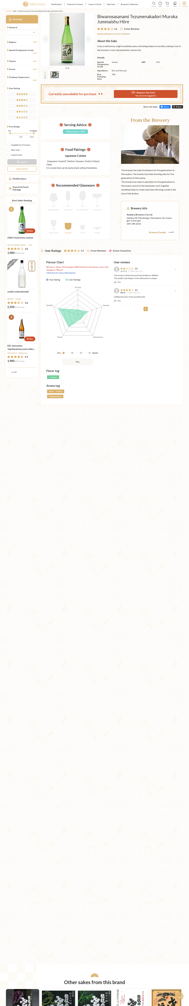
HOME (8, 11)
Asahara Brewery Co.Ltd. (108, 34)
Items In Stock (95, 4)
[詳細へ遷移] (22, 220)
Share (166, 107)
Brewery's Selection (129, 4)
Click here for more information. (61, 273)
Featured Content (75, 4)
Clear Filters (22, 168)
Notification (56, 4)
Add (35, 42)
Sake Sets (111, 4)
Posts (179, 107)
